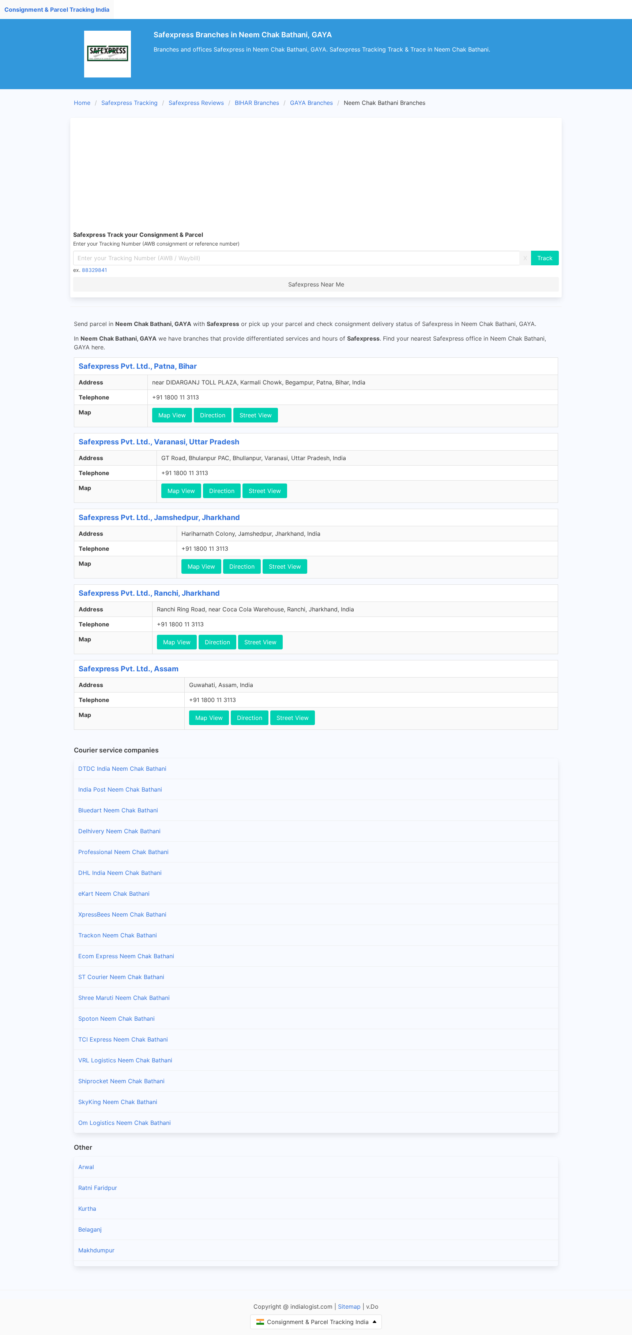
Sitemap (349, 1306)
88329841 (94, 270)
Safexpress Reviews (196, 102)
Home (82, 102)
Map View (172, 415)
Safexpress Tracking (129, 102)
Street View (256, 415)
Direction (212, 415)
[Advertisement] (316, 175)
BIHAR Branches (257, 102)
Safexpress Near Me (316, 284)
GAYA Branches (311, 102)
